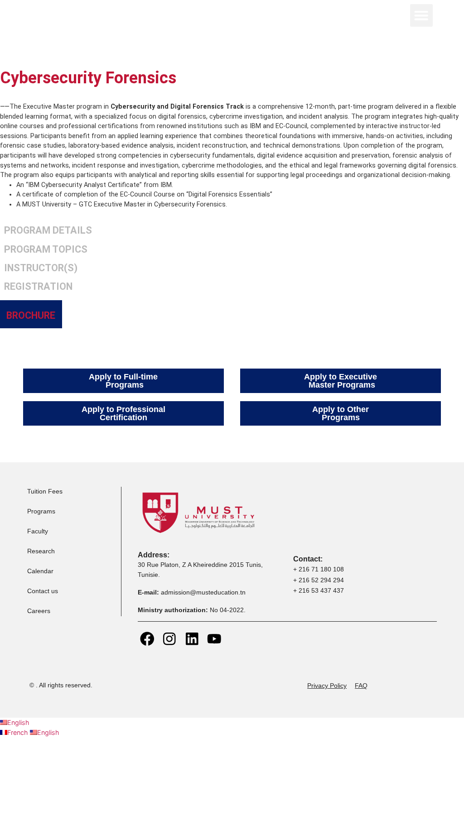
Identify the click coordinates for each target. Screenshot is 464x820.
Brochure (30, 315)
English (18, 722)
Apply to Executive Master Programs (340, 380)
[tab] (31, 314)
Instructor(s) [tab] (40, 267)
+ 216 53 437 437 (318, 590)
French (18, 732)
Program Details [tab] (48, 230)
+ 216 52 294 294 (318, 580)
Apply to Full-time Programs (123, 380)
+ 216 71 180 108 (318, 569)
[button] (421, 15)
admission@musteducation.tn (204, 592)
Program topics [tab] (45, 249)
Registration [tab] (38, 286)
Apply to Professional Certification (123, 413)
